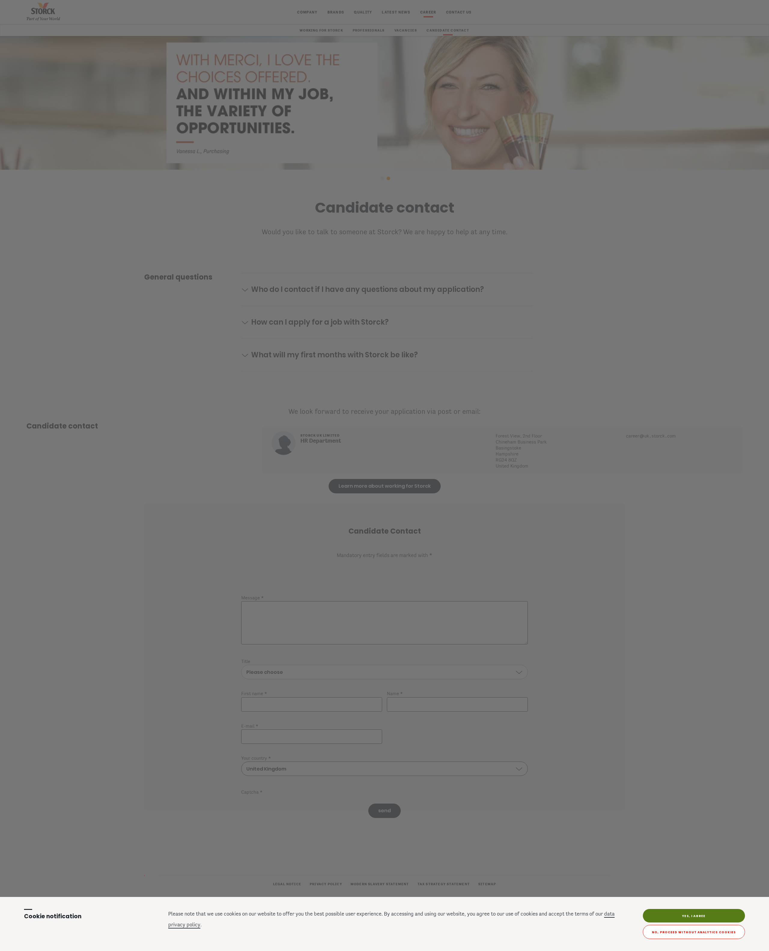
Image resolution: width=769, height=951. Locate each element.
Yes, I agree (693, 916)
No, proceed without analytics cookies (694, 932)
